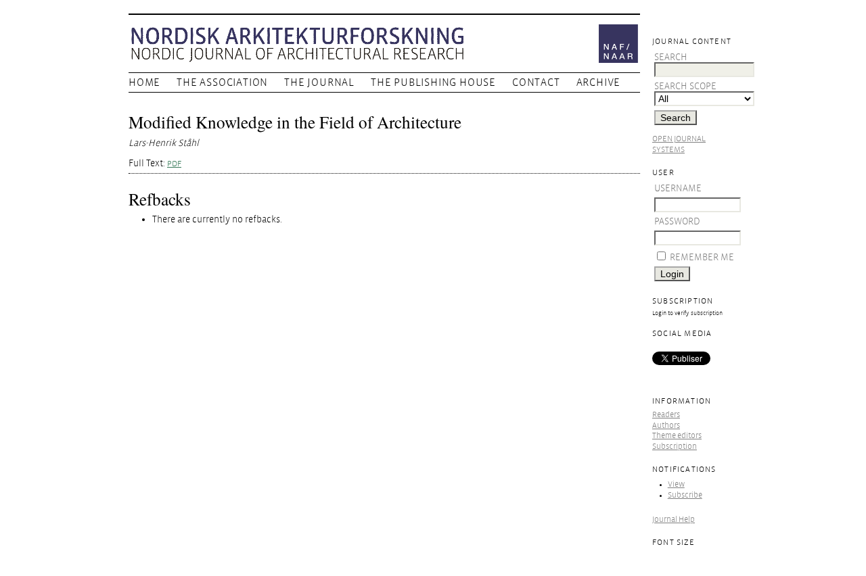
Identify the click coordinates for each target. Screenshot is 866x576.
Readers (666, 414)
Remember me (702, 257)
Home (144, 82)
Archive (598, 82)
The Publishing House (433, 82)
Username (678, 188)
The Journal (319, 82)
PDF (174, 164)
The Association (222, 82)
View (676, 484)
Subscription (674, 446)
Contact (536, 82)
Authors (666, 425)
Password (677, 221)
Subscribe (685, 495)
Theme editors (677, 435)
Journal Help (673, 519)
